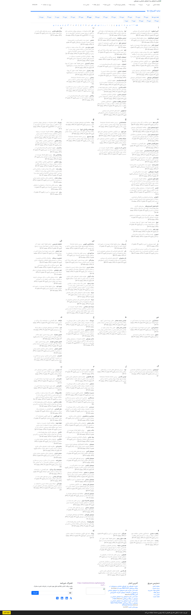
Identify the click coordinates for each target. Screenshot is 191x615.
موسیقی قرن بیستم (88, 484)
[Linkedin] (67, 599)
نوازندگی (59, 484)
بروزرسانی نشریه (133, 607)
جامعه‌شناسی (122, 122)
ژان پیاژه (124, 244)
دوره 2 (133, 21)
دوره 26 (105, 17)
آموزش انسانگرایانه (153, 38)
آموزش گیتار (155, 45)
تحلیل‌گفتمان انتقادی (152, 144)
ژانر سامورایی (122, 258)
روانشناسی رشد (57, 155)
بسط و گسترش (89, 63)
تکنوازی (156, 197)
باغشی (92, 40)
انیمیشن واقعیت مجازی (119, 101)
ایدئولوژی (123, 111)
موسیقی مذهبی (89, 508)
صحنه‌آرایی (155, 321)
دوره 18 (41, 17)
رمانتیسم (59, 148)
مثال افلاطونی (90, 377)
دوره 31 (146, 17)
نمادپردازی (59, 446)
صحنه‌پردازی (154, 328)
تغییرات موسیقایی (153, 172)
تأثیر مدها (155, 122)
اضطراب (124, 64)
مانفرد (92, 370)
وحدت (156, 541)
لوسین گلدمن (122, 377)
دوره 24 (89, 17)
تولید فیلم (155, 229)
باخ (93, 31)
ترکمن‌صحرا (155, 165)
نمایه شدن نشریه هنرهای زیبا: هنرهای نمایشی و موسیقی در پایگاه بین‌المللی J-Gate (124, 598)
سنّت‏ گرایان (90, 276)
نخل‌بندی (59, 386)
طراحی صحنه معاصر (120, 321)
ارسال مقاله (97, 5)
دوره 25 (97, 17)
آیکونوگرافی (155, 70)
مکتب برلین (89, 430)
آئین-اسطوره (154, 31)
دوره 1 (126, 21)
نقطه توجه (59, 423)
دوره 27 (113, 17)
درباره (141, 5)
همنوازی (124, 555)
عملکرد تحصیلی (89, 330)
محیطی (92, 384)
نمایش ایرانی (58, 453)
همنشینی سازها (122, 545)
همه (137, 25)
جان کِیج (123, 132)
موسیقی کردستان (89, 493)
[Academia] (71, 599)
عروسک (92, 321)
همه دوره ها (155, 17)
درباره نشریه (156, 588)
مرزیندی (91, 407)
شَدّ (61, 265)
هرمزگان (124, 533)
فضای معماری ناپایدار (56, 342)
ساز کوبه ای (91, 253)
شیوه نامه (59, 286)
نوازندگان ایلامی (57, 477)
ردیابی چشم (58, 132)
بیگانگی (92, 96)
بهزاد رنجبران (90, 70)
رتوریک (60, 122)
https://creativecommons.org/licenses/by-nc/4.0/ (91, 584)
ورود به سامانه (47, 5)
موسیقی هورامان (89, 515)
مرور (148, 5)
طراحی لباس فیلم (121, 328)
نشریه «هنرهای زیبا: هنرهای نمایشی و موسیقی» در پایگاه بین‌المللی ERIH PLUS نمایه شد (123, 587)
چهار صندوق (90, 136)
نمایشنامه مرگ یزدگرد (56, 469)
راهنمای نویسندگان (120, 5)
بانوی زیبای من (89, 47)
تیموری (156, 234)
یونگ (92, 533)
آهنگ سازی (155, 61)
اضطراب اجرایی (122, 71)
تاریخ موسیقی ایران (153, 127)
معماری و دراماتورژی (88, 416)
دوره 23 (81, 17)
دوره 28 (122, 17)
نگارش (60, 432)
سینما (92, 293)
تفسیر (156, 188)
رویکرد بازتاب (58, 178)
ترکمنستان (155, 158)
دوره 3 (149, 21)
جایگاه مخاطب (122, 139)
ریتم (60, 185)
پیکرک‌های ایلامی (57, 31)
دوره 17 (157, 21)
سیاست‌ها (132, 5)
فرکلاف (60, 321)
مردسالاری (91, 398)
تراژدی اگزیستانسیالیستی (151, 151)
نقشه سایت (156, 597)
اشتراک (35, 593)
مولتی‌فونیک (90, 522)
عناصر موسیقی (90, 339)
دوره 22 (73, 17)
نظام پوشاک (58, 393)
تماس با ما (86, 5)
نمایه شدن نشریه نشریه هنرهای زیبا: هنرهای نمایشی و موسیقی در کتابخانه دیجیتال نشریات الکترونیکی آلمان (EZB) (123, 592)
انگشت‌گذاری (122, 87)
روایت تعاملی (58, 162)
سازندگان (91, 260)
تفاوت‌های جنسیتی (153, 179)
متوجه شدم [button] (7, 613)
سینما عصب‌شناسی (89, 307)
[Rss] (57, 599)
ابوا (125, 31)
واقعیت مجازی (154, 533)
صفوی (156, 335)
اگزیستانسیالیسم (121, 80)
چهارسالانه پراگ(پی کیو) (87, 129)
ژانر (125, 251)
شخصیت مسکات (57, 258)
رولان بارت (59, 169)
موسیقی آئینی (90, 451)
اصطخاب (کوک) (121, 57)
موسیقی (91, 444)
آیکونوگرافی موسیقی (152, 77)
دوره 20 (57, 17)
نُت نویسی (59, 370)
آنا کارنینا (156, 52)
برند (93, 56)
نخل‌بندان (59, 379)
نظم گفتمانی (58, 409)
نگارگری (59, 439)
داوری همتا (107, 5)
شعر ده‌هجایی (58, 270)
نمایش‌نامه (59, 460)
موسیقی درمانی (89, 479)
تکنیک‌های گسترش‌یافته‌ (151, 206)
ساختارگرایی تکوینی (88, 244)
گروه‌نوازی (155, 370)
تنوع (157, 222)
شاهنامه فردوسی (57, 244)
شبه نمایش (59, 251)
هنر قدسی (123, 571)
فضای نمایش (58, 349)
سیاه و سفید (90, 283)
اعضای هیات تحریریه (154, 590)
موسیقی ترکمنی (89, 465)
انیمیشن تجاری (121, 94)
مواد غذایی (91, 437)
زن (157, 249)
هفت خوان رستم (121, 538)
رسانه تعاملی (58, 141)
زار (157, 244)
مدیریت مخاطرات (89, 393)
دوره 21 (65, 17)
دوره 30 (138, 17)
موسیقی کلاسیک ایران (88, 501)
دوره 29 (130, 17)
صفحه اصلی (156, 5)
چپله (92, 122)
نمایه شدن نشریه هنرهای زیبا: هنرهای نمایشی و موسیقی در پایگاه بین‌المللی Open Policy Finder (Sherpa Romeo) (124, 603)
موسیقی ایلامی (90, 458)
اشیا (125, 50)
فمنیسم (59, 356)
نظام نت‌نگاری (58, 402)
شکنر (60, 277)
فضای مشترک (58, 335)
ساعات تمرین (90, 267)
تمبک (156, 215)
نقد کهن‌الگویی (58, 416)
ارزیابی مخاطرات (121, 38)
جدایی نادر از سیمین (120, 148)
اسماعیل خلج (122, 43)
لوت (125, 370)
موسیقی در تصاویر (89, 472)
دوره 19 (49, 17)
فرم (61, 328)
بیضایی (92, 77)
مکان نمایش (90, 423)
